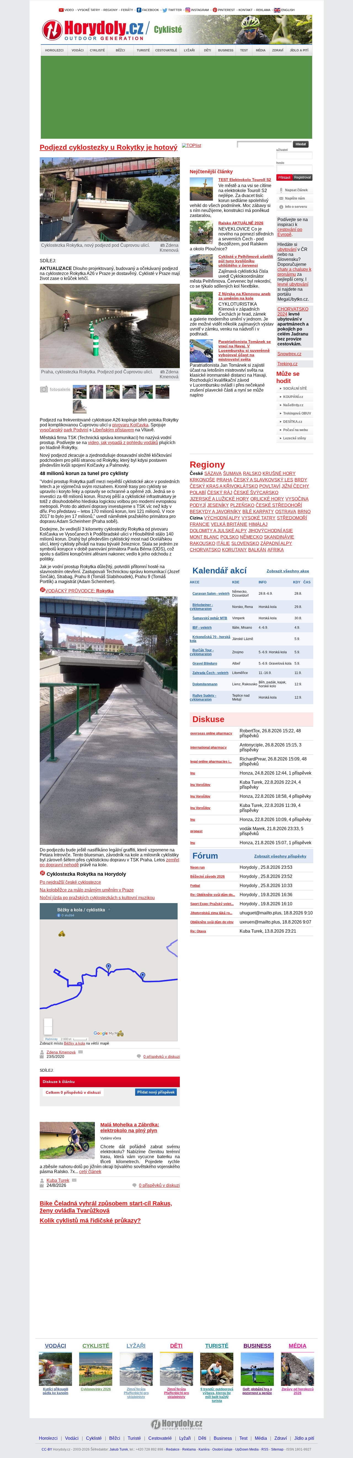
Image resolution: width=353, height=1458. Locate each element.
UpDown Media (247, 1449)
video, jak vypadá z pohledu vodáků (123, 442)
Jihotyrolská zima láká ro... (211, 913)
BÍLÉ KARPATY (258, 511)
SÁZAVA (213, 473)
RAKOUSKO (202, 543)
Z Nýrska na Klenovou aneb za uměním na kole (244, 296)
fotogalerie (60, 389)
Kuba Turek (58, 1180)
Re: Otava (198, 931)
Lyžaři (189, 50)
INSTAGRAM (199, 10)
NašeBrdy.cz (293, 405)
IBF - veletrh (202, 628)
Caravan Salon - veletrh (210, 594)
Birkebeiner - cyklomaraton (201, 607)
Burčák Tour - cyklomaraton (202, 652)
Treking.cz (287, 363)
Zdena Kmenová (61, 1052)
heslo (280, 162)
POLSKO (229, 537)
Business (225, 50)
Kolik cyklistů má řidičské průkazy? (90, 1220)
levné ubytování (292, 284)
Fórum (205, 855)
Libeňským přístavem (113, 430)
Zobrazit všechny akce (288, 571)
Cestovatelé (166, 50)
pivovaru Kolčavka (130, 425)
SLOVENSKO (245, 543)
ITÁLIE (223, 543)
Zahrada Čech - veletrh (210, 673)
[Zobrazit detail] (80, 397)
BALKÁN (257, 549)
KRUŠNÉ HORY (279, 473)
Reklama (189, 1449)
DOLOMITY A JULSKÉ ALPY (218, 530)
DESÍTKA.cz (292, 422)
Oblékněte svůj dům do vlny (212, 922)
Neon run (197, 867)
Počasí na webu (295, 430)
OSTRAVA (285, 511)
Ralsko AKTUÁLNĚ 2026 (240, 223)
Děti (207, 50)
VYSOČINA (297, 499)
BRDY (301, 480)
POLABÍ (198, 492)
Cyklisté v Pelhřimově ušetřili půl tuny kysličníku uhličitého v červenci (245, 261)
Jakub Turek (118, 1449)
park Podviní (76, 430)
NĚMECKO (251, 537)
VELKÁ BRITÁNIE (229, 524)
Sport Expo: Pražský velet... (212, 904)
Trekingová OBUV (297, 413)
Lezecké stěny (294, 438)
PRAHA (224, 480)
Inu (192, 773)
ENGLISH (287, 10)
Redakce (173, 1449)
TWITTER (174, 10)
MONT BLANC (204, 537)
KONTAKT (246, 10)
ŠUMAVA (232, 473)
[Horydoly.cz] (99, 30)
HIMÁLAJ (258, 524)
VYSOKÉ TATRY (88, 10)
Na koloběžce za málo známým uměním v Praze (87, 890)
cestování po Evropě (289, 232)
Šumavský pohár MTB (209, 618)
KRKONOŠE (202, 480)
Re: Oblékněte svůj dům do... (212, 895)
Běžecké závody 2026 (207, 877)
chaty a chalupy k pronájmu (294, 272)
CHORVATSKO (205, 549)
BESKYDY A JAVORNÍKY (215, 511)
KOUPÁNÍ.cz (293, 397)
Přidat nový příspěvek (156, 1092)
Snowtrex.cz (289, 354)
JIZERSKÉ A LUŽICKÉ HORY (219, 499)
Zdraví (277, 50)
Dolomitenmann (204, 684)
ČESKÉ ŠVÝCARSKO (256, 492)
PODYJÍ (198, 505)
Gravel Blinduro (204, 663)
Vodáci (78, 50)
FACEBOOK (150, 10)
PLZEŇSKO (242, 505)
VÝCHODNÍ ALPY (222, 518)
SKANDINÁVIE (279, 537)
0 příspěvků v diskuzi (161, 1056)
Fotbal (195, 886)
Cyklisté (97, 50)
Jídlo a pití (299, 50)
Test (244, 50)
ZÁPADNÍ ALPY (276, 543)
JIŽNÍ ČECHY (295, 486)
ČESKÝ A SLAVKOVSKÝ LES (263, 480)
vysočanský (51, 430)
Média (261, 50)
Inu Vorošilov (200, 785)
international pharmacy (208, 747)
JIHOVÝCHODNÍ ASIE (270, 530)
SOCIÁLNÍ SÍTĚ (295, 388)
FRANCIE (200, 524)
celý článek (90, 1171)
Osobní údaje (222, 1449)
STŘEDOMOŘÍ (292, 518)
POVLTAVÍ (269, 486)
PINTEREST (226, 10)
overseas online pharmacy (211, 733)
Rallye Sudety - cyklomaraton (203, 697)
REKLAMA (263, 10)
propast (196, 831)
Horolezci (54, 50)
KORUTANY (234, 549)
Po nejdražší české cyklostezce (70, 882)
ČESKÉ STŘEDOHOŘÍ (279, 505)
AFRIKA (276, 549)
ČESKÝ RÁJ (219, 492)
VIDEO (69, 10)
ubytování (286, 249)
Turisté (143, 50)
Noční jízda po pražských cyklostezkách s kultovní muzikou (97, 897)
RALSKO (252, 473)
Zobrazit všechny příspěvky (280, 856)
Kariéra (204, 1449)
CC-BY (47, 1449)
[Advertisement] (176, 97)
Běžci (120, 50)
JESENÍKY (218, 505)
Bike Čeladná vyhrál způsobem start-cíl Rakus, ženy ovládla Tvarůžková (106, 1207)
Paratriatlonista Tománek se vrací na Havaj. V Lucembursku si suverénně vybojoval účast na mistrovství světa (244, 350)
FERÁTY (127, 10)
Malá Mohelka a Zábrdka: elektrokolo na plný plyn (129, 1127)
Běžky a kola (74, 1043)
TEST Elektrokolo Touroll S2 (244, 179)
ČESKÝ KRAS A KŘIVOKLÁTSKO (224, 486)
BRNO (304, 511)
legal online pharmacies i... (211, 762)
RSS (264, 1449)
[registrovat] (302, 180)
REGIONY (110, 10)
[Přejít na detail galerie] (110, 366)
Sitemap (277, 1449)
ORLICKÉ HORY (267, 499)
